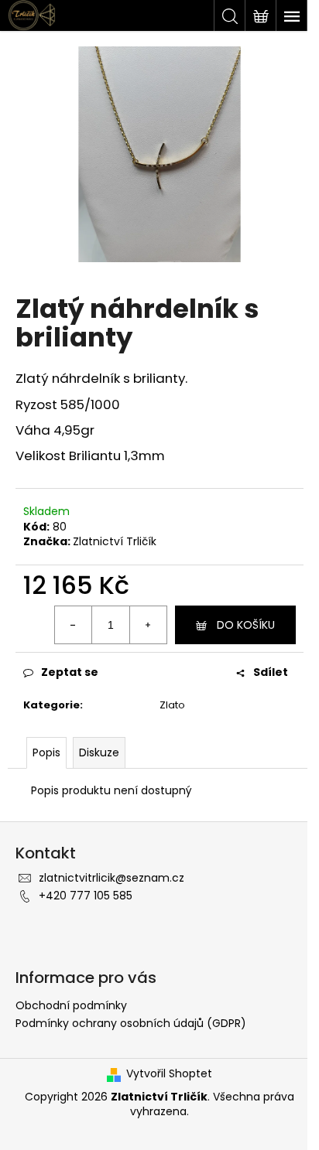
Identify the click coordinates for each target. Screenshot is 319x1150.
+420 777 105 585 (85, 895)
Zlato (172, 705)
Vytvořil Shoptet (169, 1073)
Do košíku (246, 625)
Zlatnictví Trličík (114, 541)
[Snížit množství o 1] (73, 624)
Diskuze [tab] (99, 752)
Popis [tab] (46, 752)
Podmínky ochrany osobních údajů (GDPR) (130, 1023)
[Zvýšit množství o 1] (147, 624)
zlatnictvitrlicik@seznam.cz (111, 878)
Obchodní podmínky (71, 1005)
